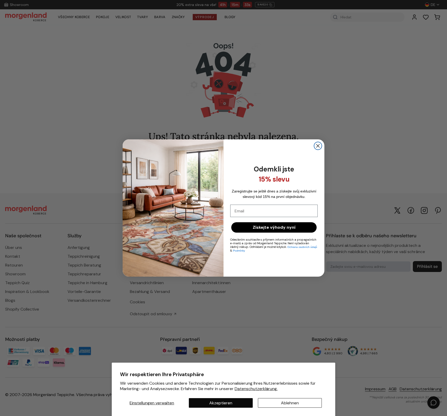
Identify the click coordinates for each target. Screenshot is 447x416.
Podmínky (239, 250)
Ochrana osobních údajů (302, 247)
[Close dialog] (318, 146)
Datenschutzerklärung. (256, 388)
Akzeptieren (220, 403)
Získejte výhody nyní (274, 227)
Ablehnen (290, 403)
